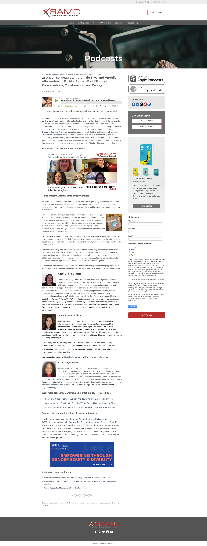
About (71, 23)
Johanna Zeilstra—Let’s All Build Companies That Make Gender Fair (84, 407)
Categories (146, 315)
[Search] (137, 23)
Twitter (75, 357)
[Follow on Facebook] (137, 2)
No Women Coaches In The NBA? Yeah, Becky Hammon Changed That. (83, 403)
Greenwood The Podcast (60, 385)
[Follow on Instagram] (140, 2)
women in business (81, 74)
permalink (45, 505)
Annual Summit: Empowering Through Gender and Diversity (81, 422)
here (109, 434)
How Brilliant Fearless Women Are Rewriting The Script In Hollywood (81, 399)
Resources (118, 23)
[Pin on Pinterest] (86, 495)
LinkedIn (94, 307)
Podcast (130, 23)
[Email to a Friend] (82, 495)
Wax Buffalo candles (50, 135)
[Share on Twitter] (78, 495)
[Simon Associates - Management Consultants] (61, 12)
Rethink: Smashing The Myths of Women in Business (88, 477)
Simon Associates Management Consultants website (65, 488)
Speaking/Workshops (102, 23)
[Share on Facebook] (74, 495)
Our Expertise (83, 23)
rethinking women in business (61, 74)
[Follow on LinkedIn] (145, 2)
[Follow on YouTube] (148, 2)
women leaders (95, 74)
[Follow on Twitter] (142, 2)
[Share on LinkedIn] (90, 495)
